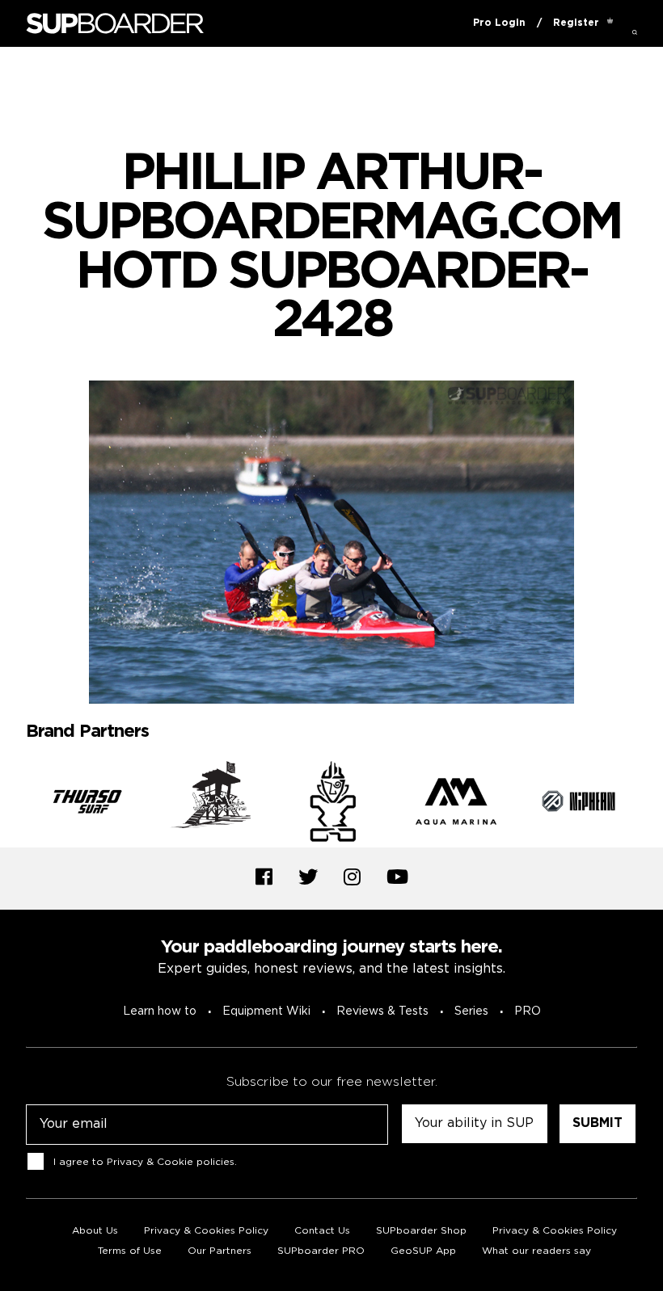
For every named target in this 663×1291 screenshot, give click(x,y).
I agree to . (145, 1162)
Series (471, 1011)
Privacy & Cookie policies (170, 1162)
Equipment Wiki (266, 1011)
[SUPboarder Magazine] (115, 24)
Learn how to (159, 1011)
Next (649, 805)
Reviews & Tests (382, 1011)
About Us (95, 1230)
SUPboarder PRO (321, 1251)
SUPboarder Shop (421, 1230)
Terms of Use (130, 1251)
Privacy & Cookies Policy (206, 1230)
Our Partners (219, 1251)
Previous (14, 805)
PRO (527, 1011)
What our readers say (536, 1251)
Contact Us (322, 1230)
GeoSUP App (423, 1251)
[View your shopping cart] (610, 23)
